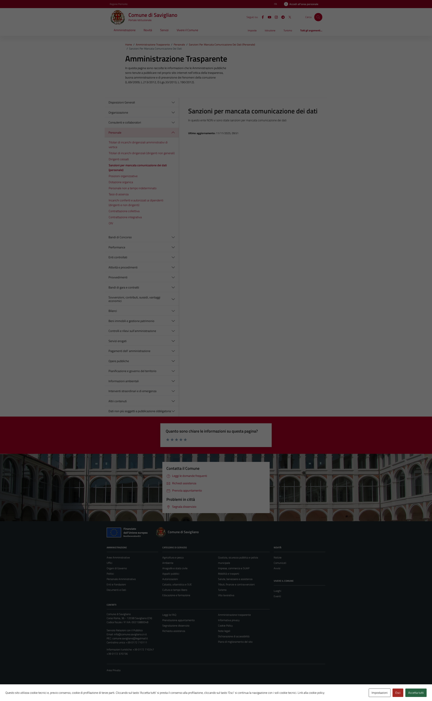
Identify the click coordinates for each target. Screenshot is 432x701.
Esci (397, 692)
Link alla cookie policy (311, 692)
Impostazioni (380, 692)
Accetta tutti (416, 692)
